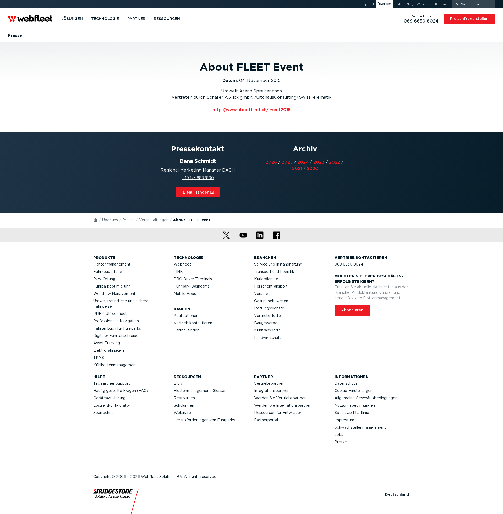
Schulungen (184, 405)
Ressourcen (184, 398)
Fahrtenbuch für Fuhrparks (117, 328)
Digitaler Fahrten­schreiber (116, 336)
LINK (178, 271)
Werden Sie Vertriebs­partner (280, 398)
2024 (303, 162)
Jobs (339, 435)
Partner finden (186, 330)
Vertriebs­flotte (267, 315)
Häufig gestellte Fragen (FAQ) (120, 391)
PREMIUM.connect (110, 314)
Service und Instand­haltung (278, 264)
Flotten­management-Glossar (200, 391)
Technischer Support (111, 383)
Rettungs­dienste (269, 308)
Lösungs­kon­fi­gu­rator (111, 405)
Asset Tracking (106, 343)
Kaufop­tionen (186, 315)
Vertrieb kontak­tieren (193, 323)
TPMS (98, 358)
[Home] (95, 220)
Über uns (110, 220)
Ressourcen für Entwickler (277, 413)
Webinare (182, 413)
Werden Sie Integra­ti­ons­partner (282, 405)
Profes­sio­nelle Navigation (116, 321)
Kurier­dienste (266, 279)
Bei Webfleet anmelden (474, 4)
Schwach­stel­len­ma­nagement (360, 427)
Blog (178, 383)
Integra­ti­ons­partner (271, 391)
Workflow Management (114, 293)
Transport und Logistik (274, 271)
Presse (128, 220)
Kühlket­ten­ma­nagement (115, 365)
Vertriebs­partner (269, 383)
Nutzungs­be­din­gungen (355, 405)
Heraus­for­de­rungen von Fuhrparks (204, 420)
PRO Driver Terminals (193, 279)
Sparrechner (104, 413)
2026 (271, 162)
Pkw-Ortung (104, 279)
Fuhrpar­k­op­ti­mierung (112, 286)
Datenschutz (346, 383)
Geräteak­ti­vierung (109, 398)
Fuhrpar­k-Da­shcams (192, 286)
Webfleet (182, 264)
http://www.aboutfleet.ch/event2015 (251, 109)
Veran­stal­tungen (153, 220)
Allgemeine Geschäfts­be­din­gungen (366, 398)
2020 (312, 168)
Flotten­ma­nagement (111, 264)
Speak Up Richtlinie (352, 413)
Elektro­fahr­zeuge (109, 350)
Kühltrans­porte (267, 330)
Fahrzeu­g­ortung (107, 271)
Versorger (263, 293)
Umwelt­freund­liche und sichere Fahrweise (121, 303)
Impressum (344, 420)
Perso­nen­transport (271, 286)
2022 (334, 162)
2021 (297, 168)
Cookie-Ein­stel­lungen (354, 391)
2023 (318, 162)
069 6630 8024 (349, 264)
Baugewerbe (265, 323)
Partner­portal (266, 420)
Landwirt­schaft (267, 337)
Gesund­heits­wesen (271, 301)
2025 (287, 162)
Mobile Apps (185, 293)
